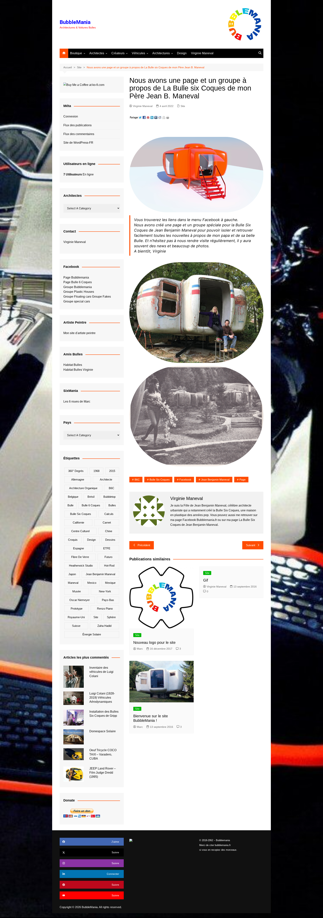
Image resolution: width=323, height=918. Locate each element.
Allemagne (77, 479)
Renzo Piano (105, 608)
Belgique (73, 496)
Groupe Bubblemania (77, 287)
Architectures (161, 53)
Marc (140, 648)
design (91, 539)
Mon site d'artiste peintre (79, 333)
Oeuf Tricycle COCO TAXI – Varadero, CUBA (102, 754)
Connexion (70, 116)
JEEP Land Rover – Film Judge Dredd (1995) (102, 772)
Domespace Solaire (102, 731)
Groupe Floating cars (77, 296)
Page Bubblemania (76, 277)
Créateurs (117, 53)
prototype (76, 608)
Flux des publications (77, 125)
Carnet (107, 522)
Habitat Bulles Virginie (78, 369)
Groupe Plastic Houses (78, 291)
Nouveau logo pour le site (154, 642)
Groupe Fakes (101, 296)
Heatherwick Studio (81, 565)
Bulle (70, 505)
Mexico (91, 582)
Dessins (110, 539)
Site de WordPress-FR (78, 142)
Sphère (111, 617)
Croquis (73, 539)
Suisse (76, 625)
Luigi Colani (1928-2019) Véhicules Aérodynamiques (102, 697)
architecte (106, 479)
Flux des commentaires (78, 134)
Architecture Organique (83, 488)
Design (182, 53)
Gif (205, 580)
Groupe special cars (76, 301)
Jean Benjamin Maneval (215, 479)
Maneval (73, 582)
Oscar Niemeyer (79, 600)
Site (183, 106)
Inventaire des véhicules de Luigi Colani (101, 672)
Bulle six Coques (160, 479)
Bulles (112, 505)
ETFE (106, 548)
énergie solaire (91, 634)
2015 (112, 470)
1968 (96, 470)
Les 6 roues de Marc (76, 401)
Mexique (110, 582)
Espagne (78, 548)
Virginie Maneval (202, 53)
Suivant (250, 545)
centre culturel (80, 531)
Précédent (144, 545)
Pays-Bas (108, 600)
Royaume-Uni (76, 617)
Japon (72, 574)
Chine (108, 531)
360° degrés (76, 470)
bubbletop (109, 496)
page (242, 479)
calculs (108, 513)
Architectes (96, 53)
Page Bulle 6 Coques (77, 282)
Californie (78, 522)
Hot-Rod (109, 565)
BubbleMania (75, 22)
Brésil (90, 496)
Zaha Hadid (104, 625)
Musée (76, 591)
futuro (108, 557)
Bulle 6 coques (91, 505)
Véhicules (138, 53)
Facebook (185, 479)
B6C (137, 479)
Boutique (76, 53)
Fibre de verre (80, 557)
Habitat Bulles (72, 364)
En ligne (78, 174)
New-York (105, 591)
